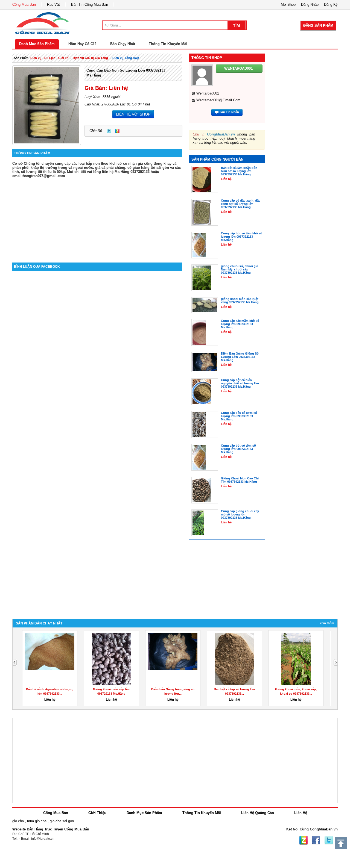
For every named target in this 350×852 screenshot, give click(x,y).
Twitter (109, 131)
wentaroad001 (207, 93)
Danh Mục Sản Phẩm (37, 44)
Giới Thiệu (97, 813)
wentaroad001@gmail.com (218, 100)
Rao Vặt (53, 4)
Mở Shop (288, 4)
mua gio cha (36, 821)
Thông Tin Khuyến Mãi (168, 44)
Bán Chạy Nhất (122, 44)
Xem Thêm (327, 623)
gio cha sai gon (62, 821)
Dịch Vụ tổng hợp (125, 58)
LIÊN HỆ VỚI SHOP (133, 114)
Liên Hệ (300, 813)
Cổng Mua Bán (24, 4)
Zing (117, 131)
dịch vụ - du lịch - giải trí (49, 58)
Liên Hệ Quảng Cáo (257, 813)
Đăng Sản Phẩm (318, 25)
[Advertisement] (97, 216)
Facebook (316, 840)
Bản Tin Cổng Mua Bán (89, 4)
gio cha (18, 821)
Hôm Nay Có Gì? (82, 44)
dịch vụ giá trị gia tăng (90, 58)
